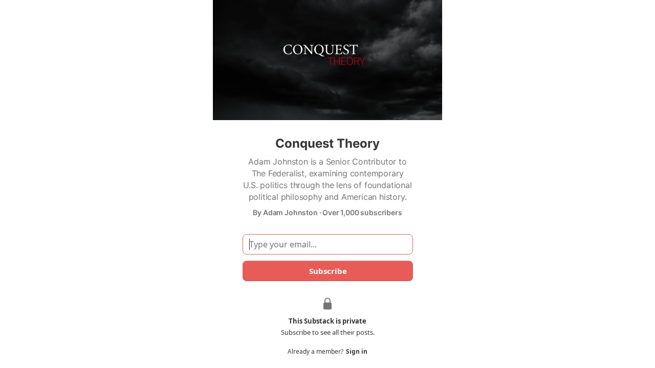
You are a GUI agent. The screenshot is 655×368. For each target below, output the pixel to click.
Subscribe (327, 271)
